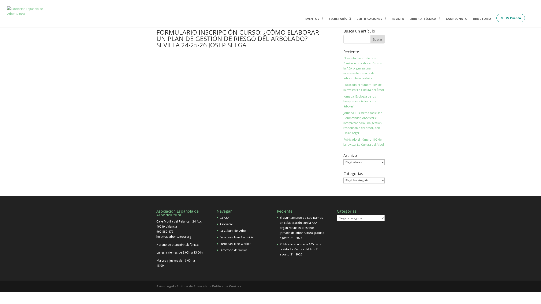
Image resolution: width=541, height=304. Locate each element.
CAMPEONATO (456, 19)
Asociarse (226, 224)
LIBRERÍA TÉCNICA (423, 19)
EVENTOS (312, 19)
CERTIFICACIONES (369, 19)
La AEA (224, 218)
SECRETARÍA (338, 19)
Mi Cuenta (513, 18)
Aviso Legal (165, 286)
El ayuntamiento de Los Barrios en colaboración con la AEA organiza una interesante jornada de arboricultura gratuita (362, 68)
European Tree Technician (237, 237)
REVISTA (398, 19)
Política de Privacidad (193, 286)
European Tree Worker (235, 244)
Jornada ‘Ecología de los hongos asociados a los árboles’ (359, 101)
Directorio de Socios (233, 250)
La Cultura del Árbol (233, 231)
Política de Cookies (226, 286)
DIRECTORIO (482, 19)
